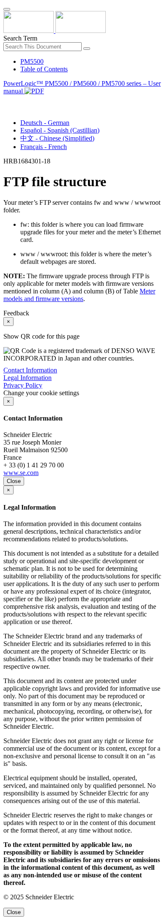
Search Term (20, 38)
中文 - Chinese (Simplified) (57, 138)
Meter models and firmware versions (79, 295)
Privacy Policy (22, 385)
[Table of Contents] (6, 100)
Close (14, 481)
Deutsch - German (44, 122)
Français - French (43, 146)
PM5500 (32, 61)
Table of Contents (44, 69)
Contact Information (30, 370)
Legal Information (27, 377)
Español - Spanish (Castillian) (59, 130)
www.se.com (20, 472)
